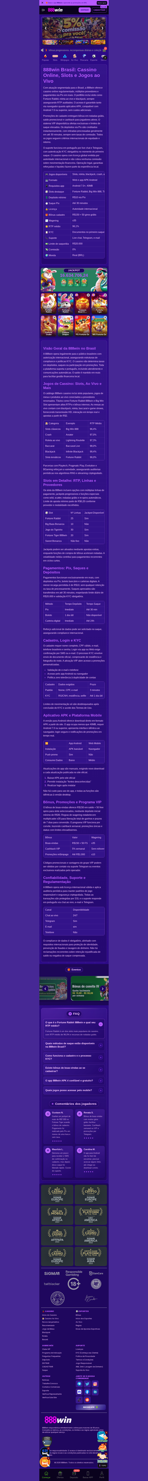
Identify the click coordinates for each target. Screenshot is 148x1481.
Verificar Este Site (49, 1397)
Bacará (45, 1339)
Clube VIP (46, 1349)
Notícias (45, 1380)
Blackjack (46, 1332)
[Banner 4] (75, 37)
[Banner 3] (74, 37)
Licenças (79, 1349)
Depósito (46, 1360)
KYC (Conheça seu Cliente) (87, 1353)
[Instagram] (95, 1383)
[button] (74, 1024)
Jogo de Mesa (48, 1329)
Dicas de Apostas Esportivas (88, 1329)
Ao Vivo (79, 1322)
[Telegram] (79, 1383)
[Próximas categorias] (105, 58)
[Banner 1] (70, 37)
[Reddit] (87, 1399)
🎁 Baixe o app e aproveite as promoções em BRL (66, 3)
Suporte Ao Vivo (82, 1370)
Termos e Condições (84, 1360)
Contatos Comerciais (51, 1387)
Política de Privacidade (85, 1356)
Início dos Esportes (84, 1318)
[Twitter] (87, 1383)
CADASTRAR (99, 10)
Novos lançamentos (50, 1322)
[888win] (62, 10)
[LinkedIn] (95, 1391)
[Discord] (79, 1391)
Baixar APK (89, 1407)
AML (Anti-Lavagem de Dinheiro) (89, 1367)
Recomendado (48, 1325)
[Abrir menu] (43, 10)
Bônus (78, 1315)
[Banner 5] (77, 37)
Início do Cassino (49, 1315)
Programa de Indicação (52, 1353)
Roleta (45, 1336)
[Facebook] (87, 1391)
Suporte (45, 1390)
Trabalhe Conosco (50, 1383)
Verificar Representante (52, 1394)
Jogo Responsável (84, 1363)
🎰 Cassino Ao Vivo (50, 1318)
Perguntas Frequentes (51, 1356)
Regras (79, 1325)
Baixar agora (102, 3)
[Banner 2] (72, 37)
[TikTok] (79, 1399)
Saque (45, 1370)
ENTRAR (85, 10)
